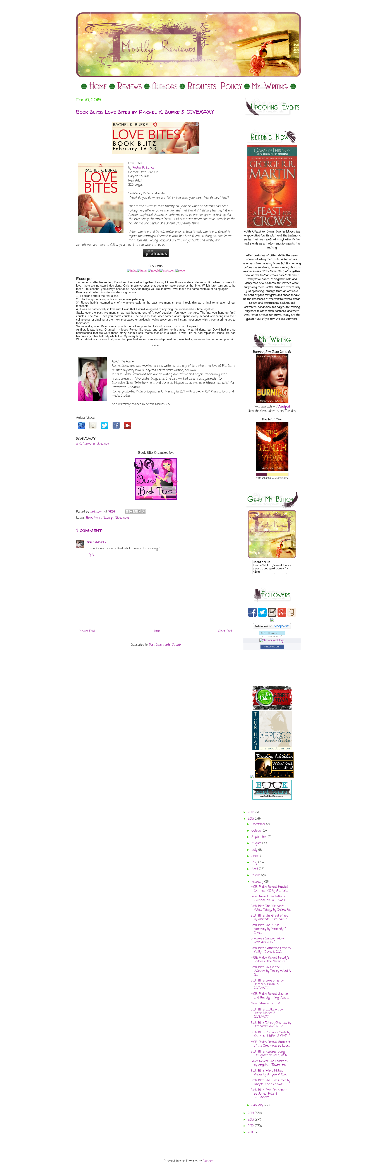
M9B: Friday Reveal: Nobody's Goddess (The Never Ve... (270, 960)
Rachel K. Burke (143, 168)
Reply (90, 554)
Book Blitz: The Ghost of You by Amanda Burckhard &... (270, 918)
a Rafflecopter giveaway (92, 444)
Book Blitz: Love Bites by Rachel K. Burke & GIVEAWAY (267, 984)
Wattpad (284, 406)
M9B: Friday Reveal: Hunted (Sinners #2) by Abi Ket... (269, 889)
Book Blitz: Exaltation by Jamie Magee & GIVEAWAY (267, 1013)
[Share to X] (135, 511)
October (257, 831)
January (258, 1105)
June (256, 856)
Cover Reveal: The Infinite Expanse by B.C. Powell (268, 898)
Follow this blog (272, 646)
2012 (251, 1126)
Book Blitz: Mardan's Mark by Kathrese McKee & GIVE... (270, 1034)
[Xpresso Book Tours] (272, 749)
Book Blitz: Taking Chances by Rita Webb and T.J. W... (271, 1025)
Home (156, 631)
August (257, 843)
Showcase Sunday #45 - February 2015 (267, 940)
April (255, 869)
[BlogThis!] (131, 511)
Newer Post (87, 631)
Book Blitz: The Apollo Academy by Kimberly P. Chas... (268, 929)
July (255, 850)
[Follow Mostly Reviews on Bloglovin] (272, 628)
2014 (251, 1113)
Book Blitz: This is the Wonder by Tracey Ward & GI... (271, 971)
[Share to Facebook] (139, 511)
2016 (251, 812)
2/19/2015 (99, 542)
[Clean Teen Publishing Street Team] (272, 708)
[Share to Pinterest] (143, 511)
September (260, 837)
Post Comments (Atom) (165, 645)
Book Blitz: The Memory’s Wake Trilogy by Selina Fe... (271, 908)
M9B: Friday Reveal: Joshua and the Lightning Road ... (270, 996)
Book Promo (94, 518)
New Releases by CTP (265, 1003)
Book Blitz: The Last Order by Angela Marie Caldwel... (270, 1082)
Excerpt (108, 518)
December (259, 824)
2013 (251, 1119)
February (258, 882)
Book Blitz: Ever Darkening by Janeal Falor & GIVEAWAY (269, 1094)
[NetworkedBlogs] (271, 640)
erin (89, 542)
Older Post (225, 631)
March (256, 875)
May (255, 862)
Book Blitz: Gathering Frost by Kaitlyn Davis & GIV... (271, 950)
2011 (251, 1132)
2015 (251, 819)
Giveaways (122, 518)
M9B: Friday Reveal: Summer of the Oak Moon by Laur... (270, 1044)
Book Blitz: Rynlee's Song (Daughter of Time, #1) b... (269, 1053)
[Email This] (127, 511)
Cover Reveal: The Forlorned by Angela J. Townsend (269, 1063)
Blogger (208, 1161)
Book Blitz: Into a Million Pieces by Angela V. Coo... (269, 1073)
